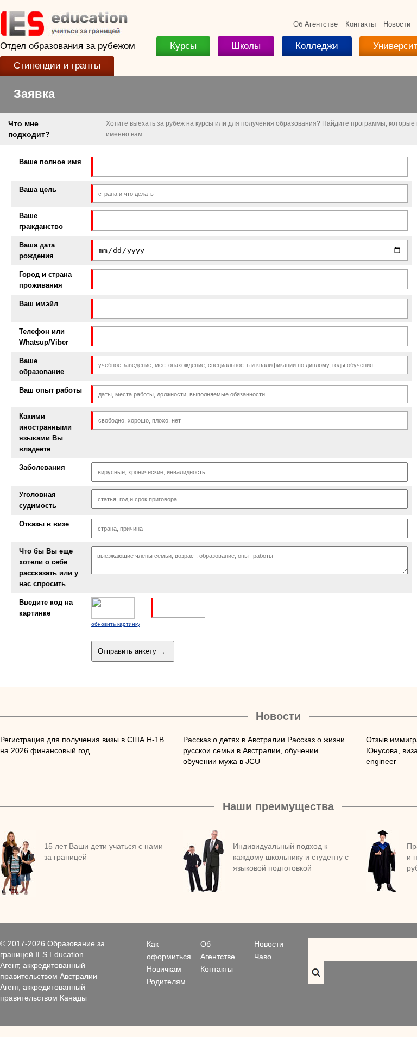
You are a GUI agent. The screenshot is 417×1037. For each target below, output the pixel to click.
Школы (246, 46)
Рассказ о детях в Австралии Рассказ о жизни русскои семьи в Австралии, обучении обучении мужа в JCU (264, 750)
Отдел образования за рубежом (67, 46)
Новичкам (164, 969)
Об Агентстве (315, 24)
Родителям (166, 981)
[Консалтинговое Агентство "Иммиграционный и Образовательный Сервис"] (64, 33)
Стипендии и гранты (57, 65)
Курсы (183, 46)
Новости (396, 24)
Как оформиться (169, 950)
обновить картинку (115, 624)
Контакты (360, 24)
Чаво (262, 956)
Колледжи (316, 46)
